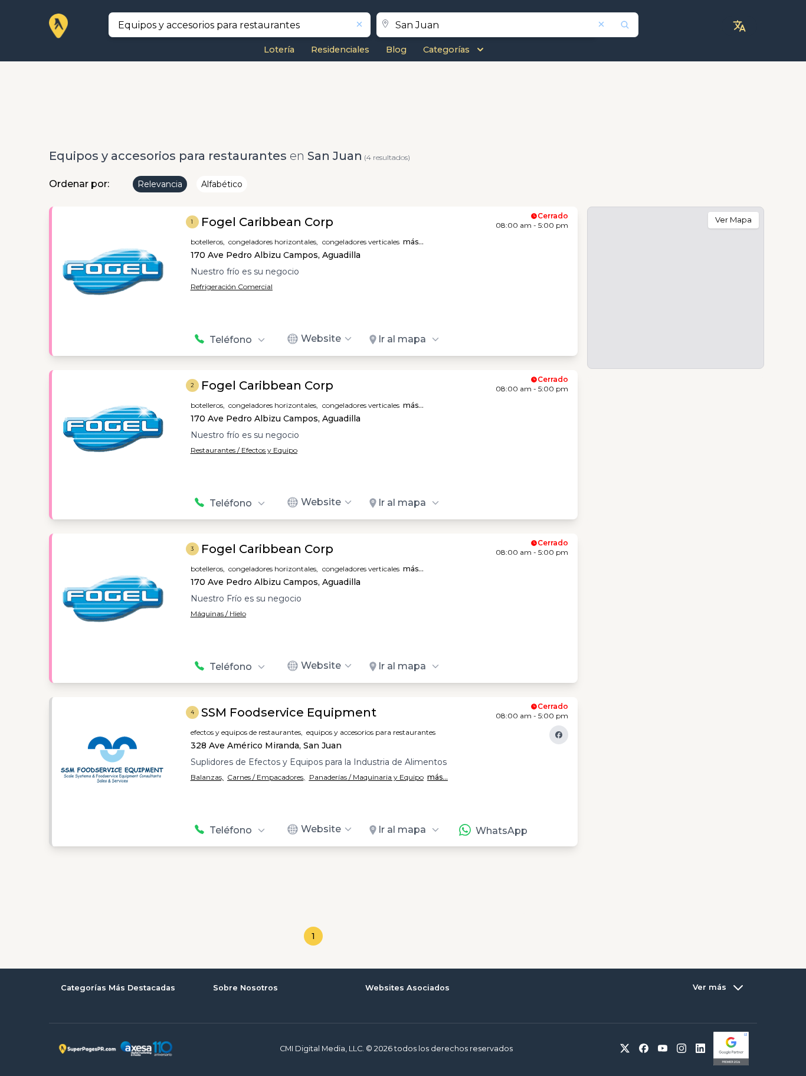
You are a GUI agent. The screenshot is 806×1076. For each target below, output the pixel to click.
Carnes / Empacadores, (266, 777)
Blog (396, 49)
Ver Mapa (733, 219)
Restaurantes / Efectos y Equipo (244, 450)
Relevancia (159, 184)
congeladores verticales (360, 241)
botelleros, (208, 241)
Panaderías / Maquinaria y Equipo (366, 777)
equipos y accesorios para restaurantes (370, 732)
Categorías (446, 49)
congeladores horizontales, (273, 241)
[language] (739, 26)
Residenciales (340, 49)
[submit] (617, 25)
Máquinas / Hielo (218, 613)
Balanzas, (207, 777)
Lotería (279, 49)
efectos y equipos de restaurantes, (247, 732)
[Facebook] (558, 734)
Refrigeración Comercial (232, 286)
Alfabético (222, 184)
